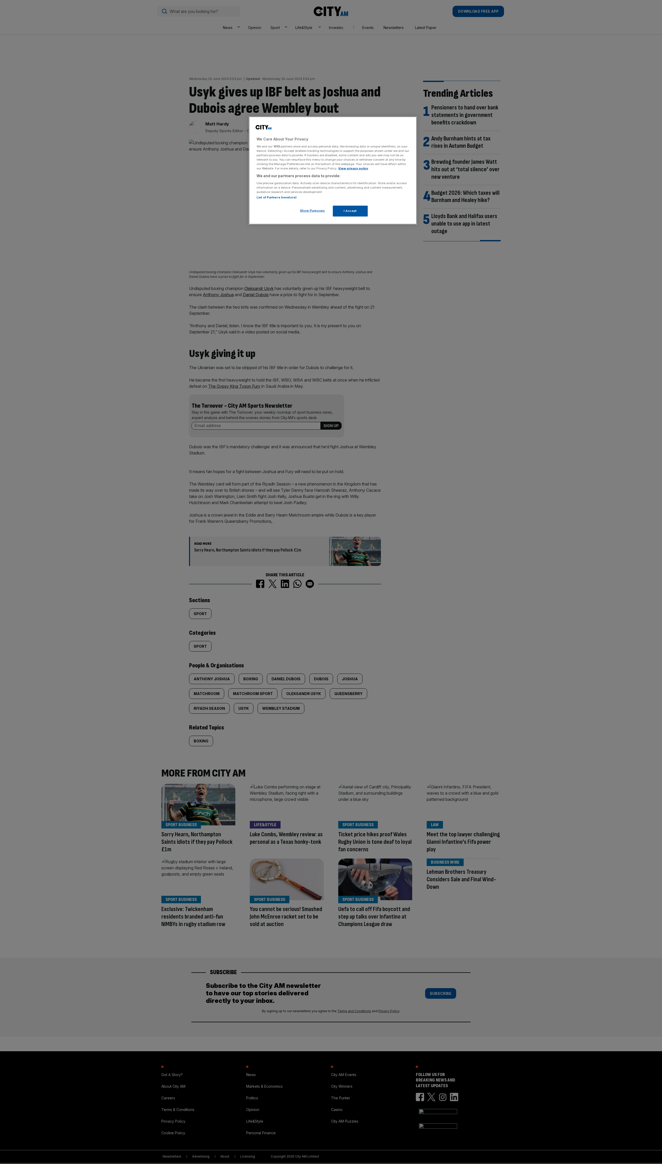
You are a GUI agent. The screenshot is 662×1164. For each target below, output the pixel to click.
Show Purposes (312, 210)
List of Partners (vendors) (277, 197)
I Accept (350, 211)
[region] (333, 170)
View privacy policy (353, 168)
